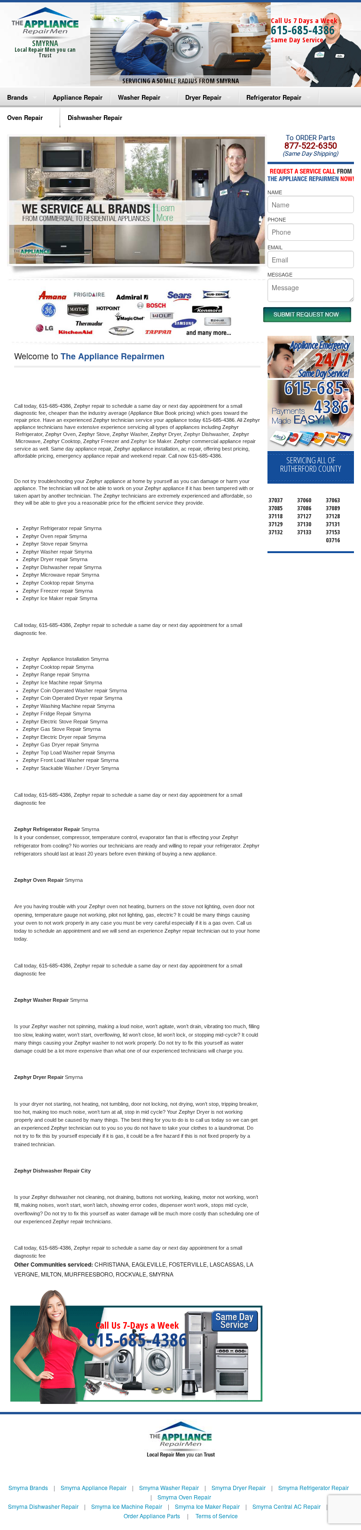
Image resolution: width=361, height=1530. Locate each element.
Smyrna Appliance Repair (93, 1487)
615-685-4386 (303, 30)
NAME (274, 192)
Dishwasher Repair (95, 117)
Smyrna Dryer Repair (239, 1487)
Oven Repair (25, 117)
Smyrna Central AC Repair (286, 1506)
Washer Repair (139, 97)
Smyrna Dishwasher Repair (43, 1506)
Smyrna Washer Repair (169, 1487)
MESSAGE (279, 274)
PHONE (276, 219)
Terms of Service (217, 1516)
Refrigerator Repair (273, 97)
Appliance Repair (77, 97)
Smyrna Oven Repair (184, 1497)
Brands (17, 97)
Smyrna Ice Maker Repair (207, 1506)
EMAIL (275, 247)
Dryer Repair (203, 97)
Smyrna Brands (28, 1487)
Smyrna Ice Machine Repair (126, 1506)
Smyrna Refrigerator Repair (313, 1487)
